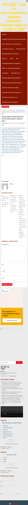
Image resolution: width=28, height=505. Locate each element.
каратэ (4, 437)
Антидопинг (5, 73)
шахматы (5, 429)
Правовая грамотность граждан (10, 87)
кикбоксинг (5, 425)
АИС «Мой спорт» (15, 73)
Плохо (4, 461)
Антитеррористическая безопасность (12, 83)
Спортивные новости (7, 49)
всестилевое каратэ (8, 427)
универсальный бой (8, 433)
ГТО (17, 58)
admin (18, 123)
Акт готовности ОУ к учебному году (11, 44)
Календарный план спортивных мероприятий (10, 54)
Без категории (11, 110)
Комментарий (5, 244)
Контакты (4, 58)
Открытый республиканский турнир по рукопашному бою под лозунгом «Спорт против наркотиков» (11, 383)
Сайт (3, 277)
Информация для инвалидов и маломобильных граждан (10, 102)
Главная (4, 34)
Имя (3, 264)
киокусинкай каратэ (7, 435)
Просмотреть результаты (12, 443)
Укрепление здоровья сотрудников (11, 92)
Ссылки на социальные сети (9, 97)
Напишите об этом (12, 320)
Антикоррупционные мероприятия (11, 63)
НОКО (11, 58)
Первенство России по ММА (8, 402)
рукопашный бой (7, 431)
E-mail (3, 271)
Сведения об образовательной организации (14, 39)
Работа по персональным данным (11, 68)
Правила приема (20, 49)
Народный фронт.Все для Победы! (11, 78)
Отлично (5, 457)
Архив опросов (5, 448)
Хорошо (5, 459)
